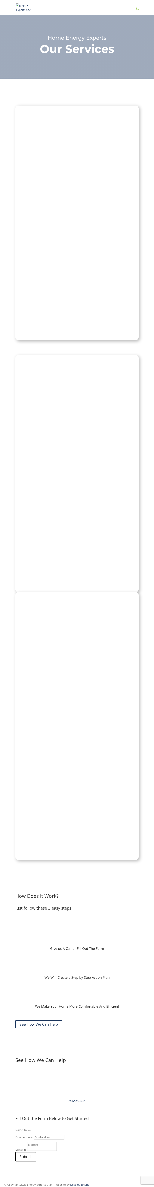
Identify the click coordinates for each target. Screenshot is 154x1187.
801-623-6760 (77, 1101)
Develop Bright (79, 1184)
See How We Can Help (77, 229)
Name (19, 1130)
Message (20, 1150)
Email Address (24, 1137)
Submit (26, 1156)
